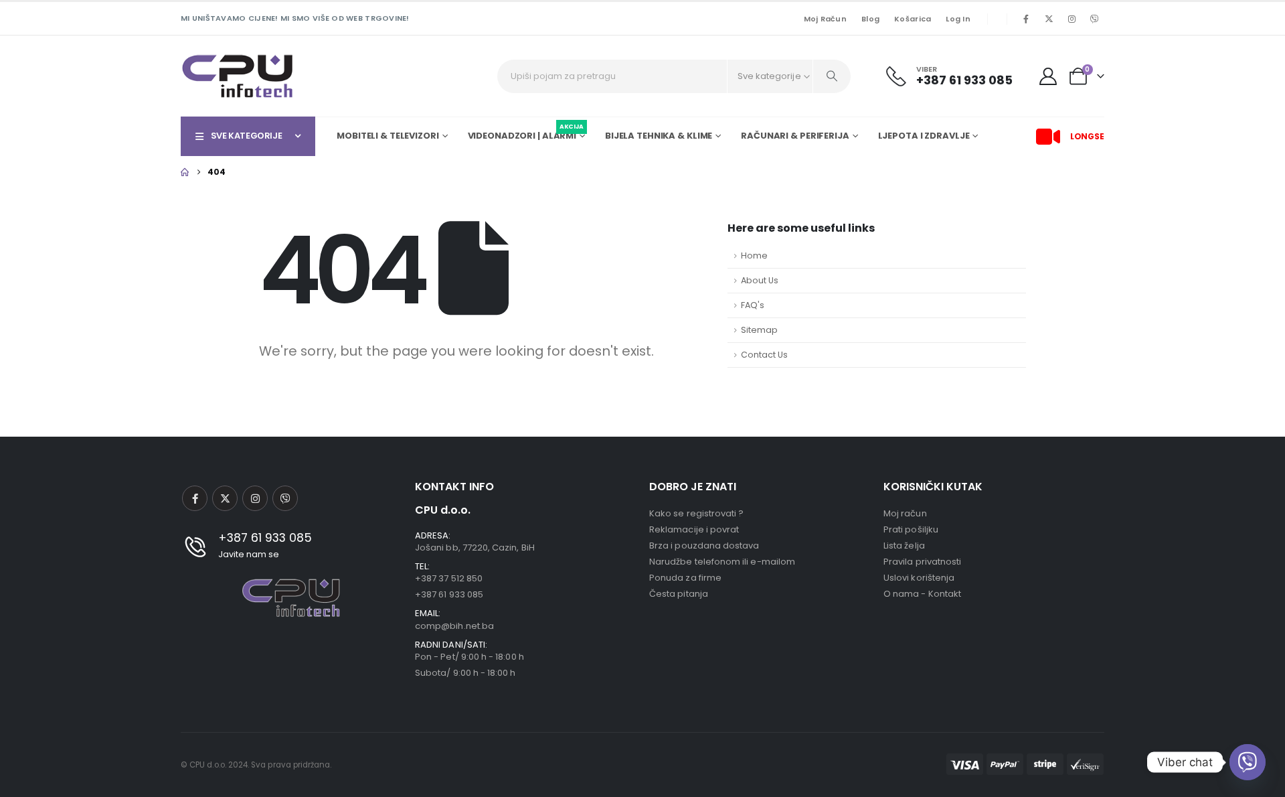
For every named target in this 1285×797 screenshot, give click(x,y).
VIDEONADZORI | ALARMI (526, 134)
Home (754, 255)
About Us (759, 280)
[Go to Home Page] (185, 172)
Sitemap (759, 330)
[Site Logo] (237, 76)
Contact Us (764, 354)
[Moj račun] (1048, 76)
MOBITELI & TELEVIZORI (387, 135)
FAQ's (752, 305)
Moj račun (825, 18)
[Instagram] (1071, 18)
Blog (870, 18)
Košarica (912, 18)
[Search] (832, 76)
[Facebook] (1026, 18)
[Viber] (1094, 18)
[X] (1048, 18)
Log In (958, 18)
